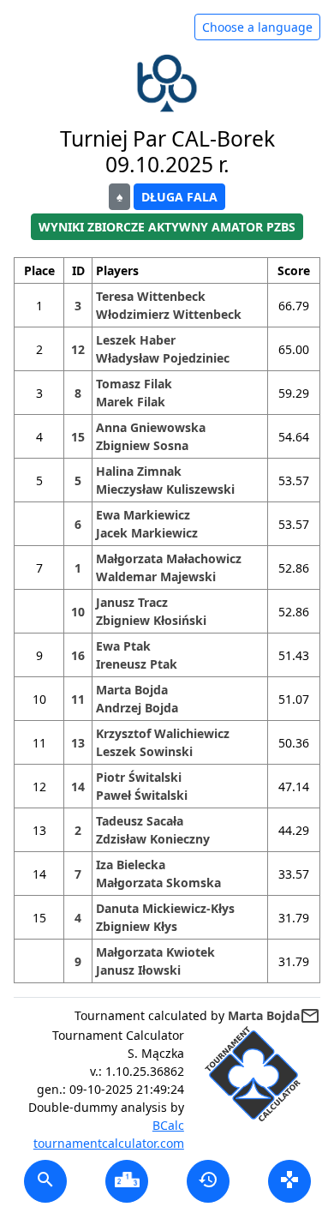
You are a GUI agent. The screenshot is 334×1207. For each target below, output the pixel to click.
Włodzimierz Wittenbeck (169, 314)
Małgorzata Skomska (158, 882)
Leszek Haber (136, 340)
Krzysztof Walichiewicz (163, 733)
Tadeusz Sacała (139, 821)
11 (78, 699)
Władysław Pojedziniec (163, 358)
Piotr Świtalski (139, 777)
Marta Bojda (132, 690)
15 (78, 437)
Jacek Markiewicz (147, 533)
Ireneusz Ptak (136, 664)
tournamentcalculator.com (108, 1143)
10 (78, 612)
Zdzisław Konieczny (153, 839)
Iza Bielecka (130, 864)
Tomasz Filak (134, 383)
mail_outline (310, 1016)
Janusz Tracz (132, 602)
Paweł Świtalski (142, 795)
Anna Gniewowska (151, 427)
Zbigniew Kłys (136, 926)
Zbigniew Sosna (142, 445)
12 (78, 349)
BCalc (168, 1125)
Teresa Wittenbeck (151, 296)
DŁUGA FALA (179, 197)
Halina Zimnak (139, 471)
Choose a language (257, 27)
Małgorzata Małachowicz (169, 558)
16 (78, 655)
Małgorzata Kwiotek (155, 952)
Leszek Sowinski (144, 751)
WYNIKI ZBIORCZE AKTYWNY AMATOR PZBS (167, 227)
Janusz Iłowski (138, 970)
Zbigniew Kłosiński (151, 620)
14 (78, 786)
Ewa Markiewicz (143, 515)
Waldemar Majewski (156, 576)
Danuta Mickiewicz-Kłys (165, 908)
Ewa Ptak (123, 646)
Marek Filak (130, 401)
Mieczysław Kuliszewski (165, 489)
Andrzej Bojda (137, 708)
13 (78, 743)
